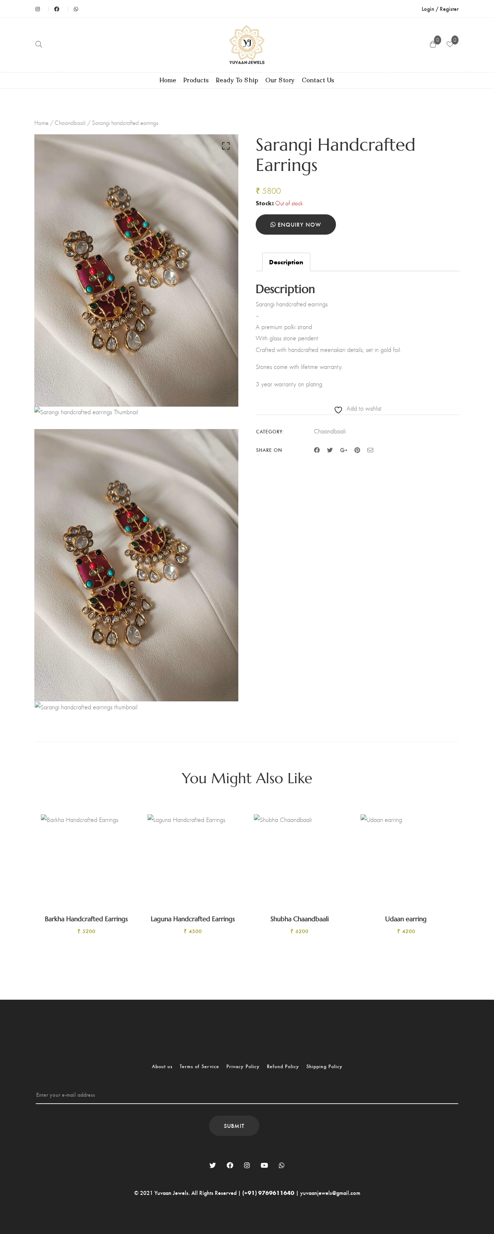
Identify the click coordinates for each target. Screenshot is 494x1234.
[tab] (286, 262)
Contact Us (318, 80)
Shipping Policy (324, 1066)
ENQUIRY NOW (298, 224)
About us (162, 1066)
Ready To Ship (237, 80)
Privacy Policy (243, 1066)
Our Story (280, 80)
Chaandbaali (70, 122)
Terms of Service (199, 1066)
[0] (450, 45)
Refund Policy (283, 1066)
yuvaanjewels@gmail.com (330, 1192)
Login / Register (440, 8)
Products (196, 80)
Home (168, 80)
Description (286, 261)
